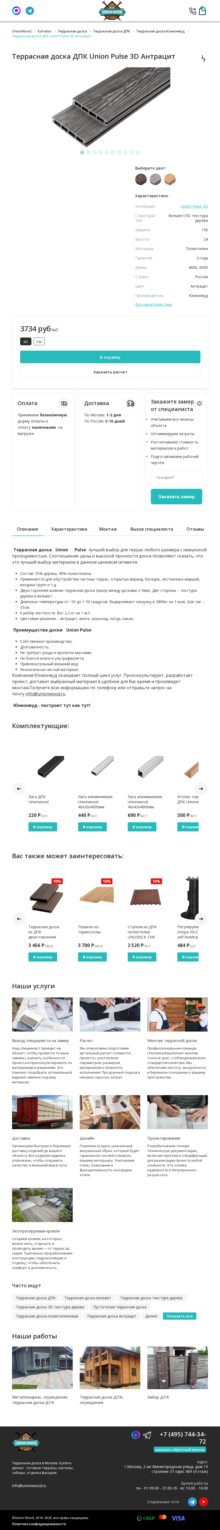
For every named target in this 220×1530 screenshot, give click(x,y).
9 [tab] (132, 153)
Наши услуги (33, 985)
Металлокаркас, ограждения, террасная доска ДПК (40, 1399)
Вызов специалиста (151, 529)
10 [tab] (138, 153)
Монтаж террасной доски (172, 1040)
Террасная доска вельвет (87, 1297)
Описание (27, 529)
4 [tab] (101, 153)
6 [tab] (113, 153)
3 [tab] (95, 153)
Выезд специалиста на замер (40, 1040)
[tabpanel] (110, 107)
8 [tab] (125, 153)
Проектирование (164, 1138)
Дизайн (87, 1138)
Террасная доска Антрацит (111, 1316)
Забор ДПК (158, 1397)
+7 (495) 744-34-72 (192, 11)
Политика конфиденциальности (39, 1524)
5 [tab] (107, 153)
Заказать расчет (110, 372)
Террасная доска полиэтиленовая (47, 1316)
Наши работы (34, 1336)
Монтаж (108, 529)
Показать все (180, 1316)
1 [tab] (82, 153)
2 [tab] (88, 153)
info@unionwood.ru (45, 694)
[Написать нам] (16, 10)
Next (201, 789)
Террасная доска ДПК (36, 1297)
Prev (19, 789)
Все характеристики (153, 304)
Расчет (86, 1040)
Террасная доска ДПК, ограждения (101, 1399)
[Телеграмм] (29, 10)
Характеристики (69, 529)
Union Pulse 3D (194, 206)
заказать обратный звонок (179, 1449)
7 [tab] (119, 153)
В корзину (110, 357)
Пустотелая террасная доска (119, 1306)
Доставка (21, 1138)
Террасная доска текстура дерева (151, 1297)
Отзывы (195, 529)
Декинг (151, 1316)
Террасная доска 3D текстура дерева (50, 1306)
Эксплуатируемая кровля (36, 1231)
